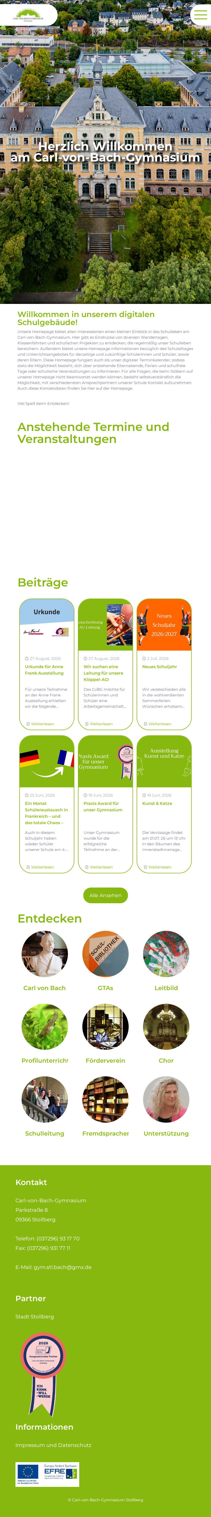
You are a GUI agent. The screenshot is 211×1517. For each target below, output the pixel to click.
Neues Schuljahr (159, 666)
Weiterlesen (42, 723)
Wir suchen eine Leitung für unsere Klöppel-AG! (103, 673)
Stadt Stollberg (34, 1317)
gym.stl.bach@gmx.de (63, 1267)
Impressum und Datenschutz (53, 1445)
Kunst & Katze (157, 803)
